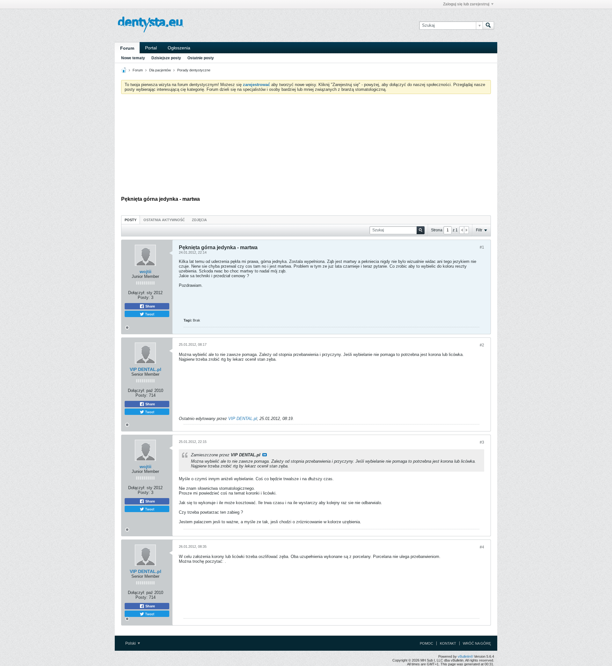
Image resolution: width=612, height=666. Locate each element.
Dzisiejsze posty (166, 58)
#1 (482, 247)
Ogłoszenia (179, 47)
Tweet (149, 313)
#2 (482, 345)
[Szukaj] (488, 25)
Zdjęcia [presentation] (199, 220)
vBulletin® (465, 656)
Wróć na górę (477, 643)
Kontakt (448, 643)
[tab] (130, 219)
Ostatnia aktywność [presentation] (164, 220)
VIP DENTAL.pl (145, 369)
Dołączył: (136, 292)
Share (149, 306)
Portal (151, 47)
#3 (482, 442)
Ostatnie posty (200, 58)
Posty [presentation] (130, 220)
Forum (127, 48)
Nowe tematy (133, 58)
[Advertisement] (306, 146)
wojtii (145, 271)
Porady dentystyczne (193, 70)
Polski (131, 643)
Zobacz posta (264, 454)
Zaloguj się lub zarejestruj (466, 4)
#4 (482, 547)
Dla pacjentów (160, 70)
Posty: (144, 297)
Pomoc (426, 643)
